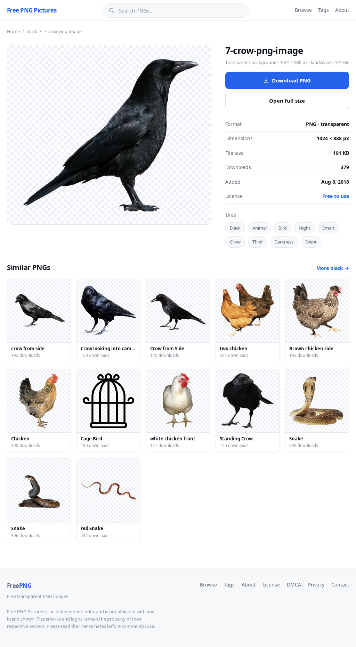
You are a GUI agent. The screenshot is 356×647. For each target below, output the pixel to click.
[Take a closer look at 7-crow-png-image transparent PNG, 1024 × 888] (109, 135)
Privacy (316, 584)
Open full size (287, 100)
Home (13, 31)
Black (235, 228)
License (271, 584)
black (31, 31)
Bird (282, 228)
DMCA (294, 584)
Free (19, 586)
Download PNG (291, 80)
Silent (311, 242)
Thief (257, 242)
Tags (323, 10)
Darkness (283, 242)
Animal (259, 228)
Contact (340, 584)
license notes (92, 626)
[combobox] (180, 10)
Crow (235, 242)
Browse (303, 10)
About (342, 10)
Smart (328, 228)
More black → (332, 268)
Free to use (335, 196)
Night (304, 228)
